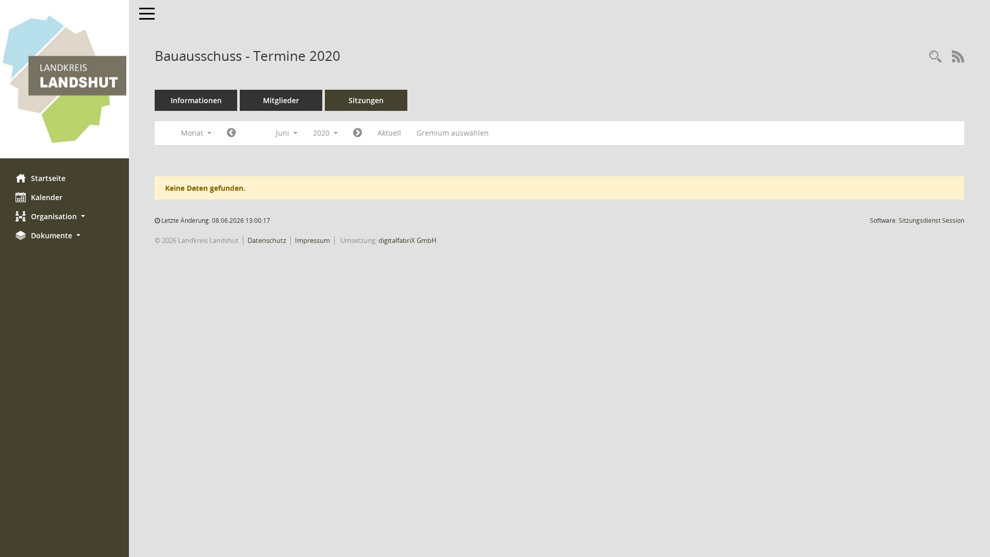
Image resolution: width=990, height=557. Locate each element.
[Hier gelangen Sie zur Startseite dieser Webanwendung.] (64, 79)
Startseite (48, 178)
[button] (64, 216)
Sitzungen (366, 100)
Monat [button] (193, 133)
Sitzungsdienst (931, 220)
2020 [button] (322, 133)
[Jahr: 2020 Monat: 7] (357, 133)
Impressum (312, 240)
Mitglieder (281, 100)
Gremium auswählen (453, 133)
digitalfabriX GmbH (407, 240)
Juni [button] (283, 133)
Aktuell (389, 133)
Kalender (46, 197)
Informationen (196, 100)
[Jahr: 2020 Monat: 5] (231, 133)
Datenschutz (267, 240)
